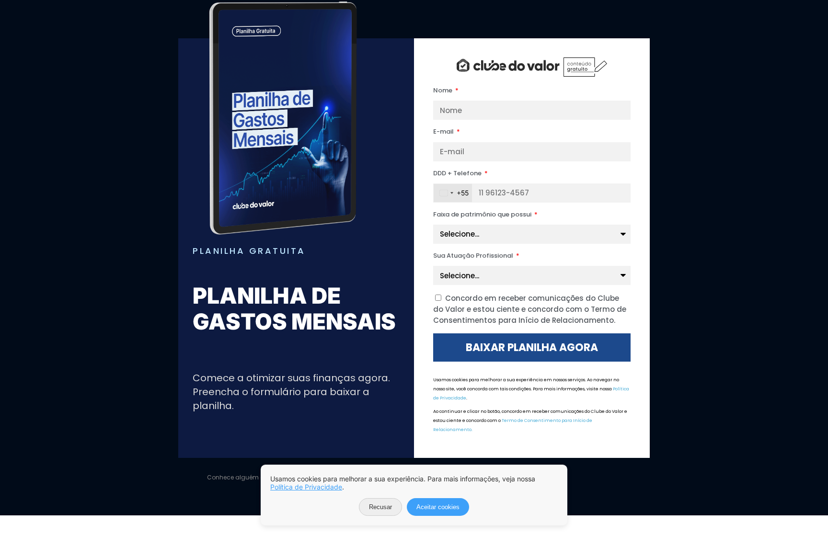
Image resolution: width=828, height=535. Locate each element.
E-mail (444, 131)
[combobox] (453, 193)
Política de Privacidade (306, 487)
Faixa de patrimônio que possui (483, 214)
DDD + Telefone (458, 173)
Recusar (380, 507)
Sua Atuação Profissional (474, 255)
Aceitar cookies (438, 507)
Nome (443, 90)
